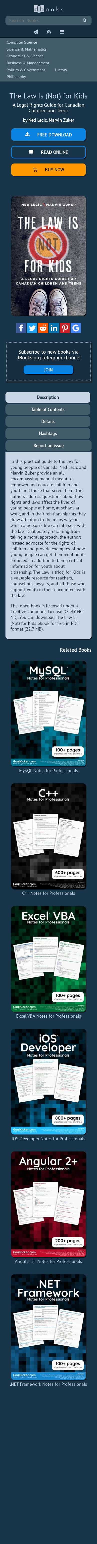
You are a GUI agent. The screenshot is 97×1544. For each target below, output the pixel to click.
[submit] (85, 20)
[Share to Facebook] (21, 331)
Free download (54, 135)
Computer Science (22, 42)
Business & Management (28, 62)
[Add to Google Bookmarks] (75, 331)
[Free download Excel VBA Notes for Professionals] (48, 959)
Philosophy (16, 76)
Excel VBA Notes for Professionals (48, 1016)
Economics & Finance (25, 55)
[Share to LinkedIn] (53, 331)
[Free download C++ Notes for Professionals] (48, 836)
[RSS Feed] (49, 32)
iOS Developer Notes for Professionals (48, 1138)
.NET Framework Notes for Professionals (48, 1384)
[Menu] (62, 32)
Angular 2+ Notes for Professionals (48, 1261)
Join (48, 370)
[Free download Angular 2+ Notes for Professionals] (48, 1204)
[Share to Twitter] (32, 331)
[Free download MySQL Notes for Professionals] (48, 713)
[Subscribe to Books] (35, 32)
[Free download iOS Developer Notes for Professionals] (48, 1082)
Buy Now (54, 169)
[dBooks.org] (48, 11)
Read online (54, 152)
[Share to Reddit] (43, 331)
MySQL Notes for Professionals (48, 770)
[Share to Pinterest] (64, 331)
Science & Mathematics (27, 49)
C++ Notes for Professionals (48, 893)
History (61, 69)
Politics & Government (26, 69)
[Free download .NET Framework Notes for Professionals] (48, 1327)
